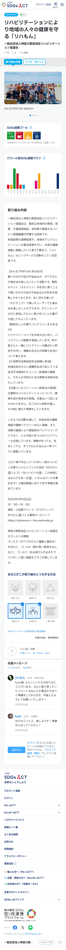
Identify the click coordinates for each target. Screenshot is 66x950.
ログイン (32, 743)
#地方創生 (40, 631)
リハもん (12, 667)
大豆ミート (25, 653)
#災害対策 (29, 631)
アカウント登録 (43, 4)
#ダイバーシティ (16, 631)
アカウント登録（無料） (41, 751)
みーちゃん (38, 653)
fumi (47, 653)
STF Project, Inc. (33, 934)
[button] (30, 115)
